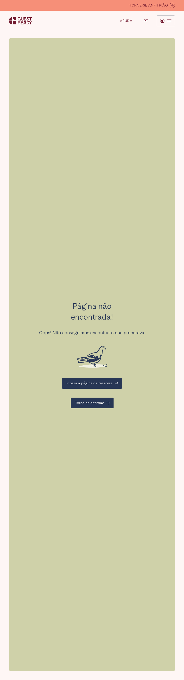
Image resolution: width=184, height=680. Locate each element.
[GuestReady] (20, 20)
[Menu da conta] (166, 20)
